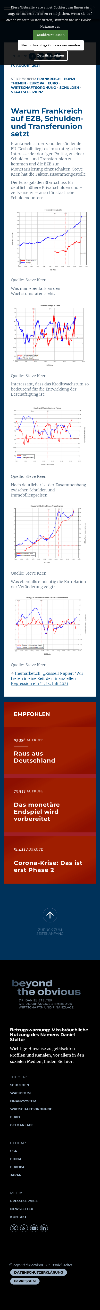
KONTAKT (18, 1217)
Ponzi (69, 79)
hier (68, 1061)
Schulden (69, 87)
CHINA (15, 1159)
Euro (53, 83)
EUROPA (17, 1167)
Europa (36, 83)
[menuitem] (38, 1272)
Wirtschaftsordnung (33, 87)
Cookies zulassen (51, 35)
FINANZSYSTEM (23, 1101)
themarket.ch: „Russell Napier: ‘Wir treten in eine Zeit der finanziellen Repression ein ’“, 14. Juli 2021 (47, 678)
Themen (18, 83)
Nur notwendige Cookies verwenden (50, 45)
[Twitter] (14, 1228)
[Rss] (24, 1228)
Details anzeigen (50, 55)
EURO (15, 1117)
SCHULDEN (19, 1085)
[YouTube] (34, 1228)
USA (13, 1151)
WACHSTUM (20, 1093)
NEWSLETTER (21, 1209)
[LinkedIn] (44, 1228)
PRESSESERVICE (24, 1201)
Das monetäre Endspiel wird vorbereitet (37, 811)
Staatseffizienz (27, 92)
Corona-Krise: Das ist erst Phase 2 (48, 866)
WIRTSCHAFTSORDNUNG (31, 1109)
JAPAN (16, 1175)
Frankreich (48, 79)
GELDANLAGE (21, 1125)
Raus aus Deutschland (35, 757)
